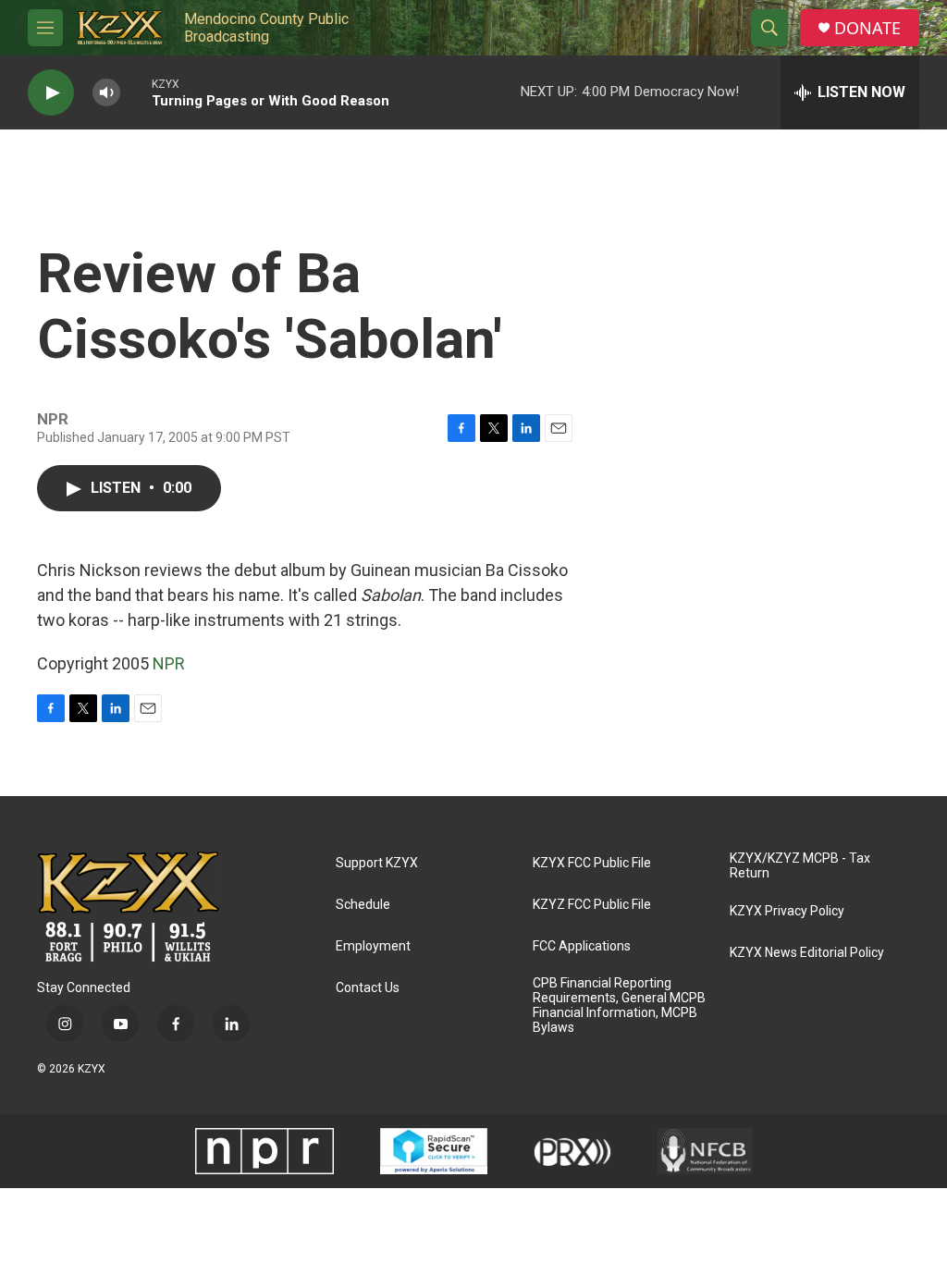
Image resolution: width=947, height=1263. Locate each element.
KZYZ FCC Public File (592, 905)
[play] (51, 93)
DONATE (867, 28)
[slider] (136, 92)
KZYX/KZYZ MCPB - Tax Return (800, 866)
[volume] (106, 93)
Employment (373, 946)
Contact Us (368, 988)
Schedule (363, 905)
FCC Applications (582, 946)
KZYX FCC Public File (592, 863)
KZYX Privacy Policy (787, 911)
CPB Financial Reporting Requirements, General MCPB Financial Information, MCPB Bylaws (619, 1005)
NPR (169, 663)
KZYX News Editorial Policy (807, 953)
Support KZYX (377, 863)
